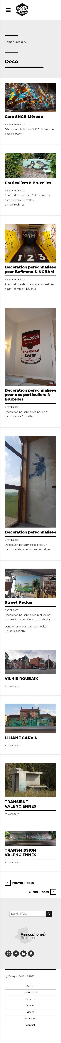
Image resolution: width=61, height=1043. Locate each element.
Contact (30, 1025)
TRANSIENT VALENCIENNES (20, 804)
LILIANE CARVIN (21, 738)
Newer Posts (23, 883)
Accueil (31, 986)
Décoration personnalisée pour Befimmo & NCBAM (30, 269)
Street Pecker (19, 602)
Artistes (30, 1005)
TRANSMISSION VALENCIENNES (20, 852)
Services (30, 999)
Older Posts (39, 892)
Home (8, 41)
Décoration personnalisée (30, 532)
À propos (30, 1018)
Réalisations (30, 992)
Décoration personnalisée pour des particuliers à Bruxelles (30, 395)
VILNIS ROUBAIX (21, 678)
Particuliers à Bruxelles (28, 183)
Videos (30, 1012)
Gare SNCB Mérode (24, 116)
